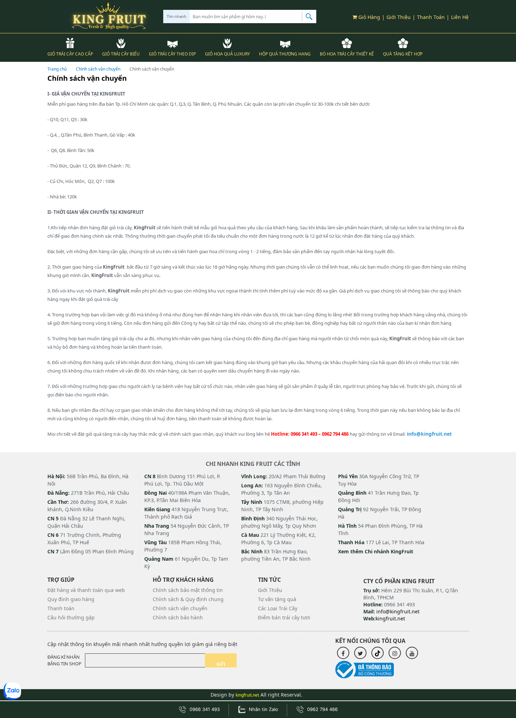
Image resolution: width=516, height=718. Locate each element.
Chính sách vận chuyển (98, 69)
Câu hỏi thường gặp (71, 617)
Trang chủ (57, 69)
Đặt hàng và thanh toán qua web (86, 590)
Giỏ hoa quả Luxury (227, 54)
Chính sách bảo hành (178, 617)
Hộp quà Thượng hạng (285, 54)
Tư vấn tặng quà (277, 599)
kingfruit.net (247, 695)
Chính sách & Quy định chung (188, 599)
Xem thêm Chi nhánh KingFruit (375, 551)
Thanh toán (431, 17)
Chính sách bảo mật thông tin (188, 590)
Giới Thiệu (398, 17)
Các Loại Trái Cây (277, 608)
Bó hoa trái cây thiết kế (347, 54)
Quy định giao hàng (70, 599)
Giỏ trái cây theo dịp (172, 54)
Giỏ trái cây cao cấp (70, 54)
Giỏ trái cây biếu (121, 54)
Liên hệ (460, 17)
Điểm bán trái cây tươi (284, 617)
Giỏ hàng (368, 17)
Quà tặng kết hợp (403, 54)
